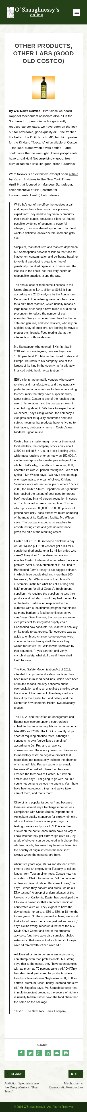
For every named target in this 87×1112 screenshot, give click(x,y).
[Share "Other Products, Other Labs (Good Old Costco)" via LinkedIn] (48, 1053)
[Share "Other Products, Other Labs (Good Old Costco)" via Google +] (39, 1053)
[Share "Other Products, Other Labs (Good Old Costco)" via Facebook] (21, 1053)
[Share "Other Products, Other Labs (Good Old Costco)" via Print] (65, 1053)
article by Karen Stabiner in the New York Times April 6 (43, 179)
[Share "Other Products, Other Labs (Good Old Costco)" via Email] (56, 1053)
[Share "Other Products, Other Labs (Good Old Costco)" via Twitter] (30, 1053)
